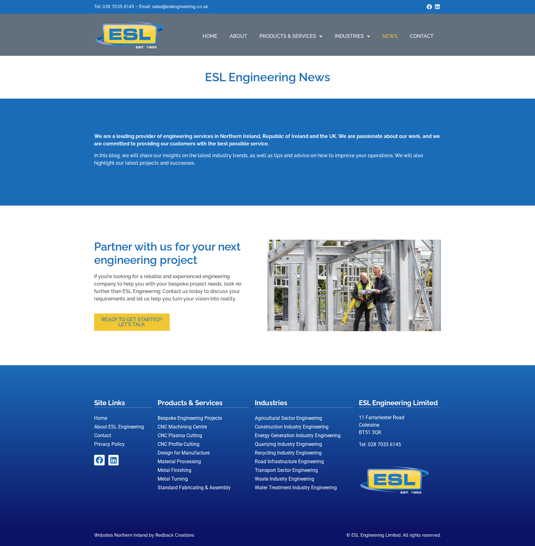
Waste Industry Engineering (284, 479)
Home (209, 36)
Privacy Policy (109, 444)
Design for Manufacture (184, 453)
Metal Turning (173, 479)
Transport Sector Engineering (286, 470)
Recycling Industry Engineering (288, 453)
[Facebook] (429, 7)
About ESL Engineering (119, 427)
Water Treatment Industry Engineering (296, 488)
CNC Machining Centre (182, 427)
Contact (421, 36)
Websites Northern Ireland (121, 535)
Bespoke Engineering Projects (190, 418)
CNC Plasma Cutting (180, 435)
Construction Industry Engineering (291, 427)
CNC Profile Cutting (178, 444)
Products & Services (287, 36)
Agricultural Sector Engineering (288, 418)
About (238, 36)
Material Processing (179, 461)
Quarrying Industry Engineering (288, 444)
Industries (349, 36)
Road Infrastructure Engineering (289, 461)
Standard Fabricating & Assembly (194, 488)
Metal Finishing (174, 470)
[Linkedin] (437, 7)
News (390, 36)
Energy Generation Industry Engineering (298, 435)
